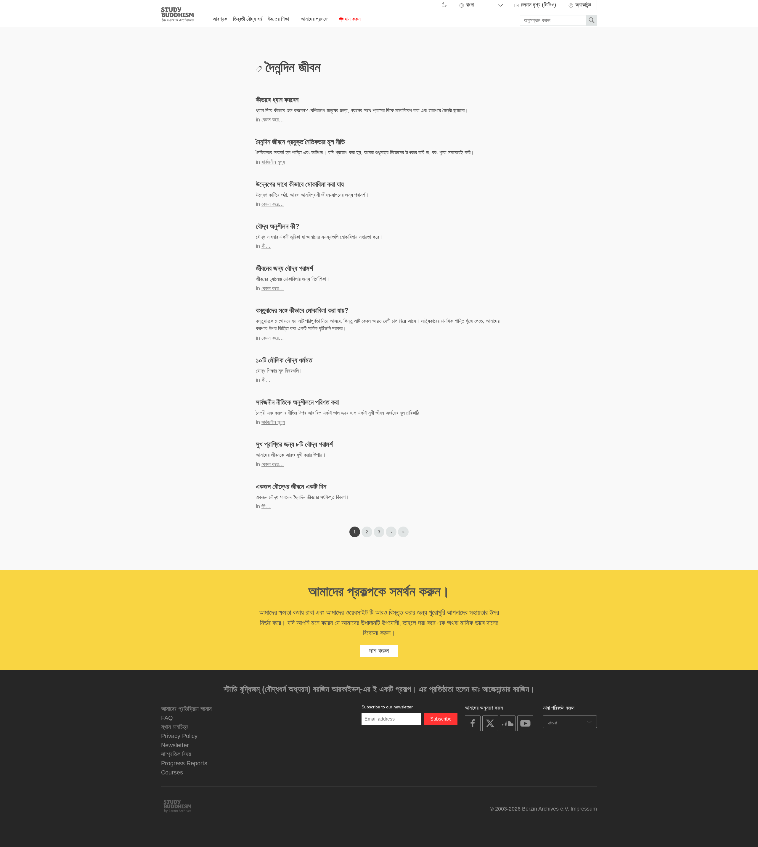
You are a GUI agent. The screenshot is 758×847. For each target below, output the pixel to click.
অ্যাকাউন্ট (582, 5)
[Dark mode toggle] (444, 5)
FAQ (167, 717)
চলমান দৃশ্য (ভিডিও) (538, 5)
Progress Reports (184, 763)
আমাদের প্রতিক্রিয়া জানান (186, 708)
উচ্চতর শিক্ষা (278, 19)
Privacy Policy (179, 735)
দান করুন (352, 19)
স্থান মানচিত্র (174, 726)
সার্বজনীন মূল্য (273, 162)
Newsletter (175, 745)
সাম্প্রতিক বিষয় (176, 753)
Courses (172, 772)
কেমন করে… (272, 120)
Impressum (584, 809)
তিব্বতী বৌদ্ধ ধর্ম (247, 19)
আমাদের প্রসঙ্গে (314, 19)
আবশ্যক (220, 19)
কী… (266, 246)
